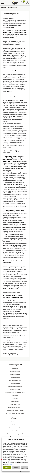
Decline (16, 467)
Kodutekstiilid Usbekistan (15, 407)
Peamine (3, 7)
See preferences (24, 467)
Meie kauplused (15, 431)
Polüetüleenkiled (15, 425)
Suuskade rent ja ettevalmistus (15, 428)
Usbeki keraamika (15, 404)
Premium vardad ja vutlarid (15, 386)
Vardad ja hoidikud (15, 389)
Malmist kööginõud (15, 371)
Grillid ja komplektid (15, 377)
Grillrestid (15, 395)
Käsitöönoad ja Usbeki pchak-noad (15, 392)
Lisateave (10, 464)
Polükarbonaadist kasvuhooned (15, 413)
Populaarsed (15, 368)
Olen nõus (7, 467)
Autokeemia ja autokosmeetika (15, 410)
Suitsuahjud (15, 398)
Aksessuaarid (15, 401)
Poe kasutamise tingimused (15, 434)
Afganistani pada (15, 383)
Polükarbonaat (15, 422)
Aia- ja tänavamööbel (15, 380)
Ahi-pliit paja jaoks (15, 374)
